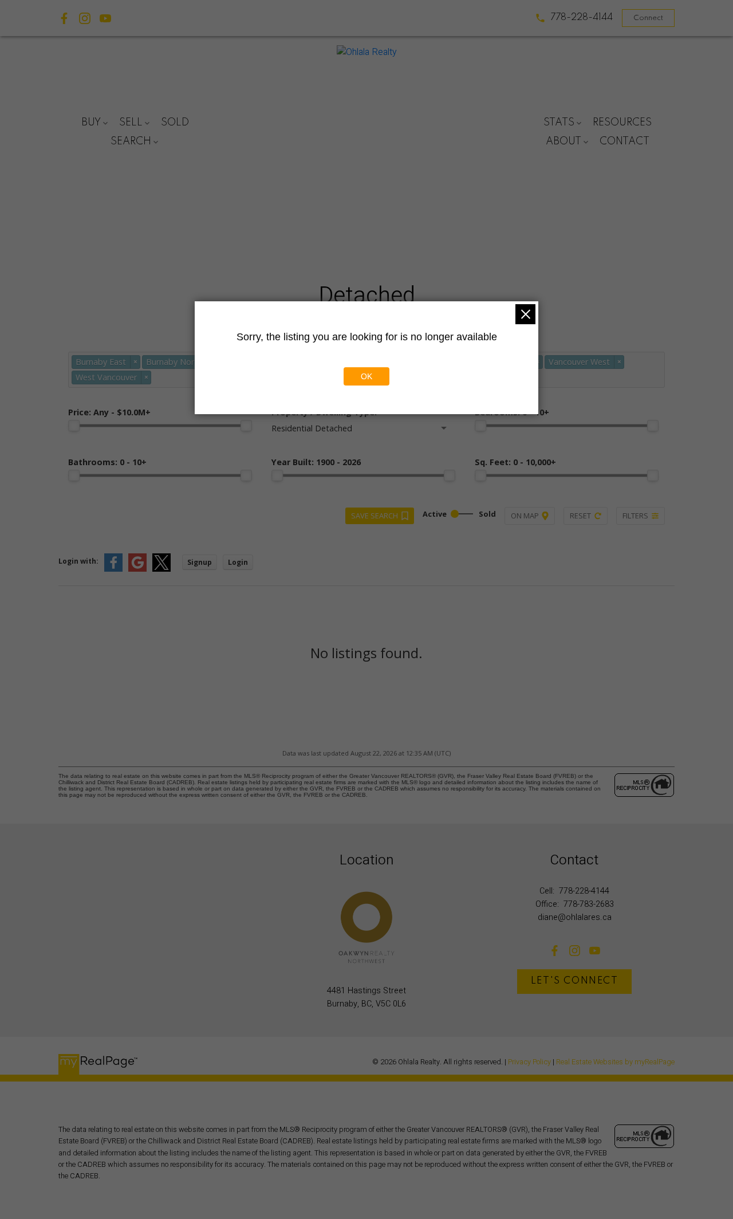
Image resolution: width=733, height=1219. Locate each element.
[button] (573, 18)
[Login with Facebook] (113, 569)
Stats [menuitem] (558, 122)
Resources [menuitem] (622, 122)
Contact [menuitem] (624, 141)
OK (366, 376)
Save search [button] (374, 515)
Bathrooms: (107, 462)
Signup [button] (199, 562)
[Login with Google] (137, 569)
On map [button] (525, 515)
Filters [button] (635, 515)
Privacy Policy (529, 1062)
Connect (648, 18)
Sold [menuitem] (175, 122)
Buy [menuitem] (91, 122)
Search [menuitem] (131, 141)
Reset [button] (580, 515)
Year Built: (316, 462)
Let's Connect (574, 981)
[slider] (74, 425)
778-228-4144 (581, 17)
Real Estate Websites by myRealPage (615, 1062)
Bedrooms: (512, 412)
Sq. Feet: (515, 462)
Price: (109, 412)
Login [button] (238, 562)
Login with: (78, 561)
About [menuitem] (563, 141)
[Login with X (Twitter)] (161, 569)
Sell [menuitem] (131, 122)
